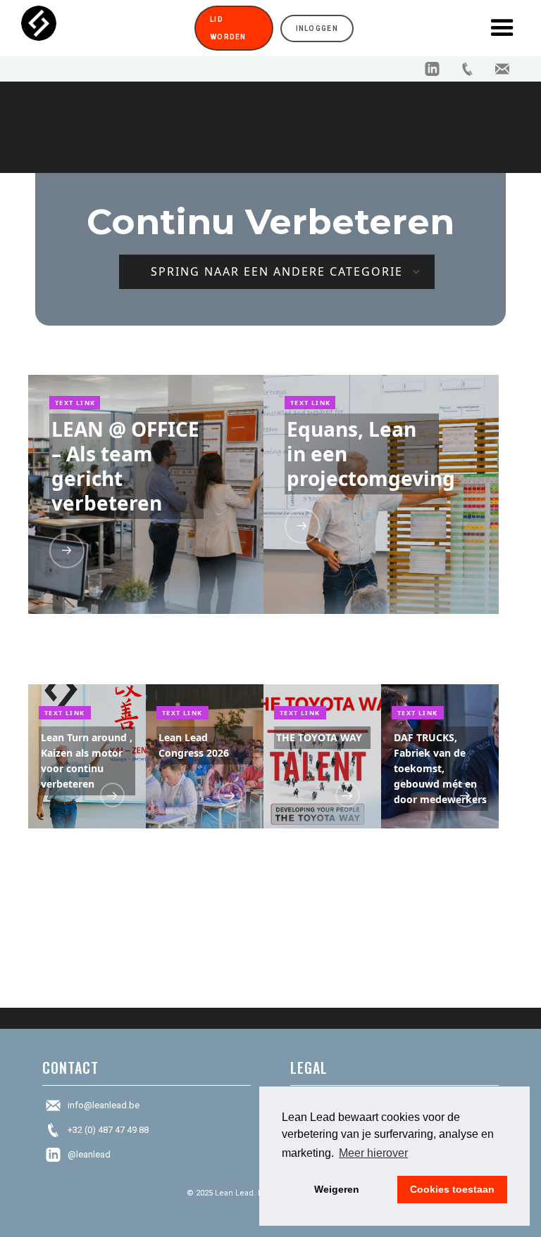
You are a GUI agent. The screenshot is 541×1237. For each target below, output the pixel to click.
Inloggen (317, 28)
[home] (104, 28)
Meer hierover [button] (373, 1153)
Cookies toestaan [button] (452, 1189)
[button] (502, 28)
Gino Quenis (158, 573)
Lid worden (228, 28)
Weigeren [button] (336, 1189)
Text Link (75, 402)
